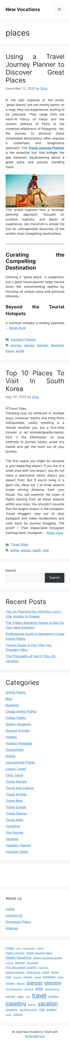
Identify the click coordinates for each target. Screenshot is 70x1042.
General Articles (18, 730)
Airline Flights (16, 692)
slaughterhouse (52, 989)
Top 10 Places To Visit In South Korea (35, 381)
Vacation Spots (17, 852)
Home (10, 909)
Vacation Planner (23, 339)
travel (10, 351)
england (9, 963)
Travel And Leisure (20, 788)
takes (20, 996)
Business (12, 705)
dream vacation (15, 952)
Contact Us (14, 915)
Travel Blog (14, 801)
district (40, 948)
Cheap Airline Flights (21, 711)
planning (57, 345)
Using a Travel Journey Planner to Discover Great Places (35, 68)
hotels (54, 972)
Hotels (10, 756)
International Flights (20, 762)
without (17, 1014)
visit (46, 550)
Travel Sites (19, 544)
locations (49, 977)
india (8, 976)
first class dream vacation (21, 967)
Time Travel (14, 775)
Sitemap (12, 928)
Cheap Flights (16, 718)
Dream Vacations (18, 724)
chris (18, 948)
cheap (10, 948)
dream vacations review (47, 957)
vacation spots (28, 1009)
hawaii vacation (15, 972)
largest (37, 977)
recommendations (14, 989)
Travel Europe (16, 807)
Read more (17, 328)
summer (10, 996)
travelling (16, 1003)
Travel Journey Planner (46, 148)
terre (28, 997)
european (32, 962)
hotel (45, 972)
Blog (9, 699)
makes (60, 977)
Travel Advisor (16, 781)
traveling (53, 996)
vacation (48, 1003)
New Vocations (23, 9)
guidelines (44, 967)
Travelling (13, 826)
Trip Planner (15, 832)
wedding (51, 1009)
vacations (11, 1009)
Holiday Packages (19, 743)
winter (9, 1015)
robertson (28, 989)
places (29, 345)
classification (29, 948)
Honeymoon (15, 750)
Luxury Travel (16, 769)
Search (11, 570)
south (36, 550)
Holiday (11, 737)
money (10, 983)
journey (16, 345)
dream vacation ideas (39, 952)
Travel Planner (16, 813)
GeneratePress (35, 1036)
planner (42, 345)
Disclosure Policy (18, 922)
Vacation (12, 839)
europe (20, 962)
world (20, 351)
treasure (32, 1004)
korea (15, 550)
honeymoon (33, 972)
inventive (17, 977)
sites (39, 989)
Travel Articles (16, 794)
